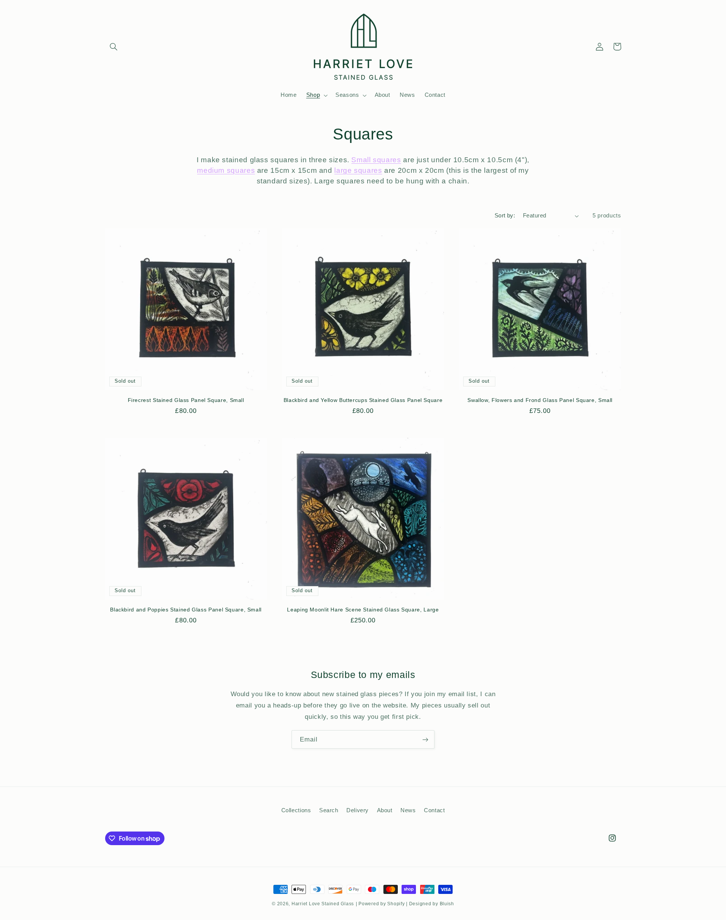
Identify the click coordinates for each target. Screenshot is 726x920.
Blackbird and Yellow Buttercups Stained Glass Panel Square (363, 400)
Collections (296, 810)
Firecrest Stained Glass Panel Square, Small (186, 400)
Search (328, 810)
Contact (434, 810)
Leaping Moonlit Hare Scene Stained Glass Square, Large (363, 610)
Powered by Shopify (381, 903)
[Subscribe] (425, 739)
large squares (358, 170)
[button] (114, 46)
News (408, 810)
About (384, 810)
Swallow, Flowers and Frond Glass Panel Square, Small (540, 400)
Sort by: (505, 216)
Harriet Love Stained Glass (323, 903)
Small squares (376, 160)
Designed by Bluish (431, 903)
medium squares (226, 170)
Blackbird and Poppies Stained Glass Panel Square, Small (186, 610)
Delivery (357, 810)
